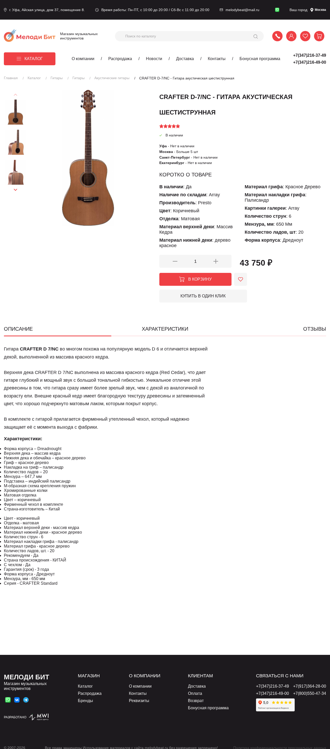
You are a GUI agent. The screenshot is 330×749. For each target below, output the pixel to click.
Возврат (196, 700)
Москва (320, 10)
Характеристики (165, 329)
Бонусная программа (260, 58)
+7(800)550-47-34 (309, 693)
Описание (18, 329)
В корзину (200, 279)
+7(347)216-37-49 (309, 55)
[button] (15, 189)
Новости (154, 58)
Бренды (85, 700)
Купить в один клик (203, 296)
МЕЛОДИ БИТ (26, 677)
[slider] (169, 126)
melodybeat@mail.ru (242, 10)
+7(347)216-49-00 (309, 62)
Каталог (33, 58)
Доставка (185, 58)
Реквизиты (139, 700)
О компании (83, 58)
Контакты (217, 58)
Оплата (195, 693)
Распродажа (120, 58)
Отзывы (314, 329)
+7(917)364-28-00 (309, 686)
